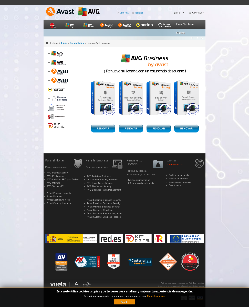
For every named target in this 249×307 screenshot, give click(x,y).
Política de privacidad (179, 175)
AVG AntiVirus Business (99, 176)
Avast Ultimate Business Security (103, 206)
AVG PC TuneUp (55, 176)
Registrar (138, 13)
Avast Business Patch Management (104, 213)
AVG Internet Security (57, 172)
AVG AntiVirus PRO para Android (63, 179)
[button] (48, 54)
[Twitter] (192, 37)
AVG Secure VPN (55, 186)
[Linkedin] (202, 37)
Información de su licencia (141, 183)
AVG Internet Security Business (102, 179)
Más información (156, 296)
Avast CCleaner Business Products (104, 217)
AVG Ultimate (53, 183)
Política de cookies (178, 178)
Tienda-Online (77, 43)
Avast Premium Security (59, 193)
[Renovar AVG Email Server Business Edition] (186, 97)
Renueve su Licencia (135, 162)
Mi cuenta (124, 13)
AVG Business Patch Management (104, 190)
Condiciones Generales (180, 182)
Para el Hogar (54, 160)
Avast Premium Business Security (104, 203)
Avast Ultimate (54, 196)
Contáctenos (175, 185)
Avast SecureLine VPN (58, 200)
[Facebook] (197, 37)
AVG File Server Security (99, 186)
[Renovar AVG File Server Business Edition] (159, 98)
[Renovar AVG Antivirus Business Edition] (103, 128)
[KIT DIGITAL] (124, 239)
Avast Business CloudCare (100, 210)
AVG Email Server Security (100, 183)
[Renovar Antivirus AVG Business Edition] (103, 98)
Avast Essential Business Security (104, 200)
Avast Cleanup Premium (59, 203)
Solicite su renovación (139, 180)
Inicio (64, 43)
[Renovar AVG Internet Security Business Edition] (131, 98)
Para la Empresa (97, 160)
